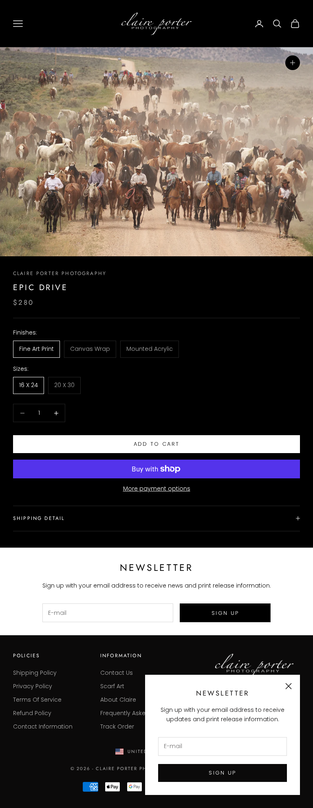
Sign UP (222, 773)
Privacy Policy (32, 686)
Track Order (117, 726)
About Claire (118, 700)
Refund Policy (32, 713)
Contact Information (43, 726)
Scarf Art (112, 686)
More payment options (156, 488)
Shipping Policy (35, 673)
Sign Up (225, 613)
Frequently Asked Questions (140, 713)
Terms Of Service (37, 700)
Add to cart (157, 444)
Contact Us (116, 673)
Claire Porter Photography (59, 273)
